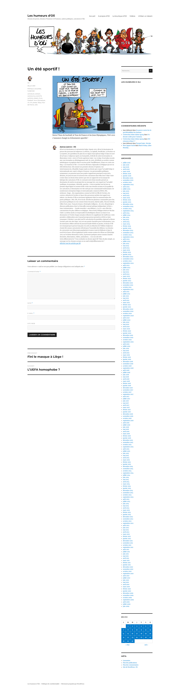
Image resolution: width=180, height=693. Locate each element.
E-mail (31, 313)
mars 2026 (126, 171)
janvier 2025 (127, 202)
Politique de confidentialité (50, 684)
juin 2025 (126, 191)
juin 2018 (126, 375)
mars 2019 (126, 355)
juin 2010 (126, 580)
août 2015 (126, 449)
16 (132, 634)
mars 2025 (126, 198)
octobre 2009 (127, 598)
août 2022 (126, 265)
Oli (28, 83)
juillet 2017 (126, 399)
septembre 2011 (128, 547)
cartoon (37, 94)
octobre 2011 (127, 545)
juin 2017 (126, 401)
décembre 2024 (128, 204)
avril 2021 (126, 300)
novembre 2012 (128, 519)
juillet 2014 (126, 475)
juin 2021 (126, 296)
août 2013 (126, 499)
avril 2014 (126, 482)
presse (35, 102)
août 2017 (126, 396)
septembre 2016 (128, 420)
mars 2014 (126, 484)
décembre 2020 (128, 309)
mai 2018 (126, 377)
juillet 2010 (126, 578)
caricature (31, 94)
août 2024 (126, 213)
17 (137, 634)
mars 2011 (126, 560)
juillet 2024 (126, 215)
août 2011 (126, 549)
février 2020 (127, 331)
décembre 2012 (128, 517)
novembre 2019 (128, 337)
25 (141, 637)
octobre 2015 (127, 445)
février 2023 (127, 252)
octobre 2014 (127, 471)
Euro (40, 98)
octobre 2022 (127, 261)
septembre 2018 (128, 368)
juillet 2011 (126, 552)
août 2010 (126, 576)
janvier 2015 (127, 464)
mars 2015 (126, 460)
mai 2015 (126, 455)
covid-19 (39, 96)
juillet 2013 (126, 501)
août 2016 (126, 423)
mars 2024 (126, 224)
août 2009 (126, 602)
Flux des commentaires (130, 665)
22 (128, 637)
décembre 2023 (128, 230)
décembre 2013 (128, 490)
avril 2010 (126, 584)
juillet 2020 (126, 320)
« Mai (127, 645)
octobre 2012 (127, 521)
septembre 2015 (128, 447)
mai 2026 (126, 167)
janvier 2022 (127, 281)
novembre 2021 (128, 285)
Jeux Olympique (39, 100)
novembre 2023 (128, 233)
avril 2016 (126, 431)
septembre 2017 (128, 394)
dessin (36, 98)
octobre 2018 (127, 366)
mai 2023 (126, 246)
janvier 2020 (127, 333)
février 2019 (127, 357)
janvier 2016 (127, 438)
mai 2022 (126, 272)
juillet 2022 (126, 267)
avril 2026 (126, 169)
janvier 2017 (127, 412)
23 (132, 637)
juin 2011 (126, 554)
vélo (36, 105)
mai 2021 (126, 298)
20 (150, 634)
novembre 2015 (128, 442)
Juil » (146, 645)
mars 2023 (126, 250)
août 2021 (126, 292)
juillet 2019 (126, 346)
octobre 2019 (127, 340)
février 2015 (127, 462)
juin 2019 (126, 348)
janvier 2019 (127, 359)
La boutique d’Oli (119, 16)
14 (123, 634)
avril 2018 (126, 379)
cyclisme (30, 98)
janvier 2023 (127, 254)
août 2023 (126, 239)
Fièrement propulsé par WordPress (72, 684)
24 (137, 637)
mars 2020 (126, 329)
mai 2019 (126, 351)
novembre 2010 (128, 569)
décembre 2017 (128, 388)
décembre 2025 (128, 178)
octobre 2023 (127, 235)
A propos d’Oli (104, 16)
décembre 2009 (128, 593)
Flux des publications (130, 663)
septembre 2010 (128, 573)
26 (146, 637)
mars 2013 (126, 510)
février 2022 (127, 278)
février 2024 (127, 226)
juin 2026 (126, 165)
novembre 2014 (128, 469)
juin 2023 (126, 243)
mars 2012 (126, 534)
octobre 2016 (127, 418)
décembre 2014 (128, 466)
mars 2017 (126, 407)
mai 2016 (126, 429)
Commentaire (34, 272)
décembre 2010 (128, 567)
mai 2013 (126, 506)
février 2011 (127, 563)
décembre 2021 (128, 283)
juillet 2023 (126, 241)
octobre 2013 (127, 495)
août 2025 (126, 187)
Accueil (92, 16)
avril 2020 (126, 327)
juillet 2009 (126, 604)
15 (128, 634)
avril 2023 (126, 248)
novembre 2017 (128, 390)
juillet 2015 (126, 451)
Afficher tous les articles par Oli (70, 243)
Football (30, 100)
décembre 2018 (128, 361)
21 (123, 637)
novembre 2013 (128, 493)
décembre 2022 (128, 257)
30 (132, 641)
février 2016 (127, 436)
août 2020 (126, 318)
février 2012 (127, 536)
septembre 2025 (128, 184)
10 (137, 630)
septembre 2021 (128, 289)
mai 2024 (126, 219)
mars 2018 (126, 381)
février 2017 (127, 410)
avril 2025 (126, 195)
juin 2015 (126, 453)
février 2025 (127, 200)
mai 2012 (126, 530)
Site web (31, 323)
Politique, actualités (34, 88)
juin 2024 (126, 217)
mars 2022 (126, 276)
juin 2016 (126, 427)
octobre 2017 (127, 392)
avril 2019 (126, 353)
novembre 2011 (128, 543)
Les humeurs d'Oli (41, 15)
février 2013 (127, 512)
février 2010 (127, 589)
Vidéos (132, 16)
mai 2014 (126, 479)
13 (150, 630)
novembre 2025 (128, 180)
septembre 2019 (128, 342)
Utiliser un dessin (145, 16)
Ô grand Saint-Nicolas (143, 143)
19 (146, 634)
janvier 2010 (127, 591)
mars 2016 (126, 434)
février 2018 (127, 383)
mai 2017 (126, 403)
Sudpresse (31, 91)
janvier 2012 (127, 538)
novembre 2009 (128, 595)
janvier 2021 (127, 307)
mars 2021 (126, 302)
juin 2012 (126, 528)
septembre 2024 (128, 211)
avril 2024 (126, 222)
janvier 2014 (127, 488)
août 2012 (126, 525)
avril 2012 (126, 532)
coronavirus (31, 96)
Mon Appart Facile (129, 145)
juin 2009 (126, 606)
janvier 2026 (127, 176)
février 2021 (127, 305)
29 (128, 641)
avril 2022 (126, 274)
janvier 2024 (127, 228)
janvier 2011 (127, 565)
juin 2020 (126, 322)
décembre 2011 (128, 541)
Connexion (126, 660)
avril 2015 (126, 458)
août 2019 (126, 344)
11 (141, 630)
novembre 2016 (128, 416)
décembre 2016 (128, 414)
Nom (30, 303)
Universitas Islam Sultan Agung (133, 134)
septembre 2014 (128, 473)
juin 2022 (126, 270)
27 (150, 637)
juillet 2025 (126, 189)
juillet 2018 (126, 372)
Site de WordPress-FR (130, 667)
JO (28, 102)
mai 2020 (126, 324)
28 (123, 641)
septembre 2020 (128, 316)
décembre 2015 (128, 440)
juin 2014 (126, 477)
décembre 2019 (128, 335)
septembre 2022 (128, 263)
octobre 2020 (127, 313)
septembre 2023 (128, 237)
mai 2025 (126, 193)
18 (141, 634)
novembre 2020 (128, 311)
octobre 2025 (127, 182)
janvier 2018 (127, 386)
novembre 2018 (128, 364)
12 (145, 630)
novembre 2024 (128, 206)
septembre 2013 (128, 497)
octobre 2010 (127, 571)
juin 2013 (126, 504)
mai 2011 (126, 556)
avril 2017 (126, 405)
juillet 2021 (126, 294)
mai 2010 (126, 582)
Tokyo (39, 102)
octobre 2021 (127, 287)
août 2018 (126, 370)
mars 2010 (126, 587)
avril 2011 (126, 558)
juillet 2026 (126, 163)
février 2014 (127, 486)
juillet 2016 (126, 425)
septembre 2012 (128, 523)
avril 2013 (126, 508)
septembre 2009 (128, 600)
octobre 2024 (127, 208)
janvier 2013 (127, 514)
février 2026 (127, 174)
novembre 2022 (128, 259)
